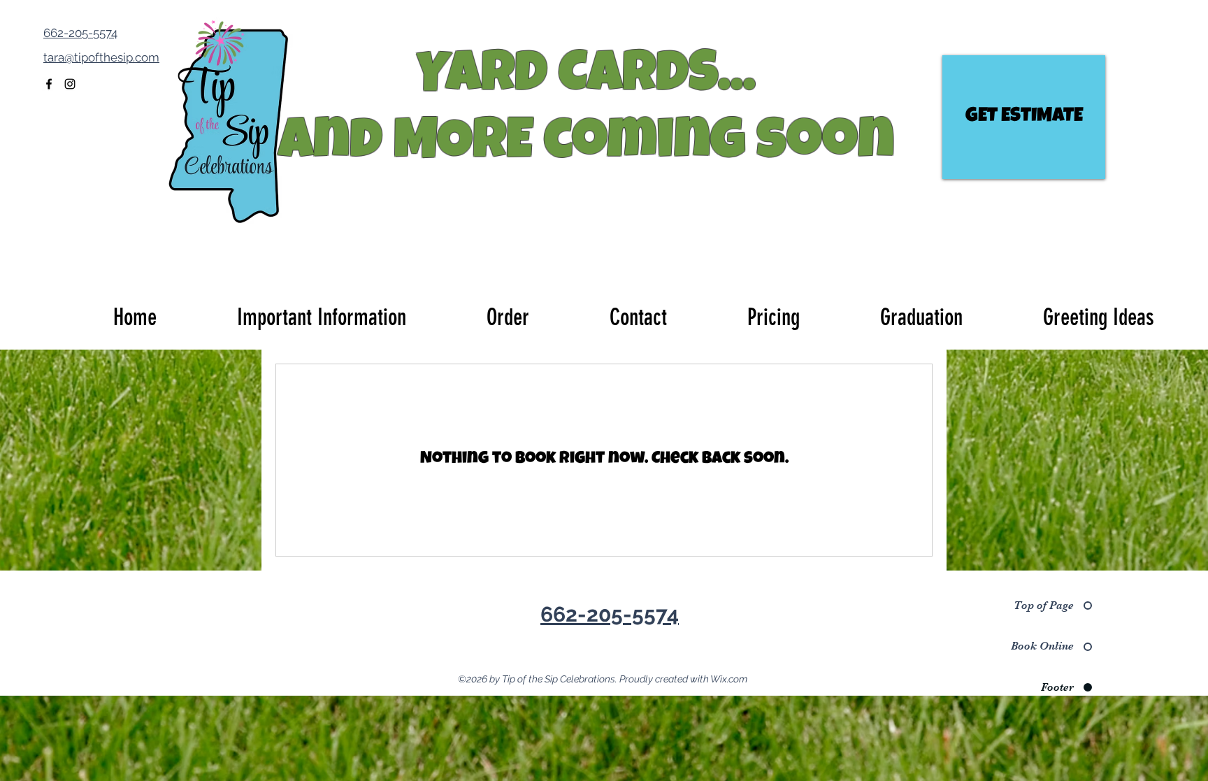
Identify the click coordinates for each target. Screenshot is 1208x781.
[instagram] (70, 84)
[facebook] (49, 84)
